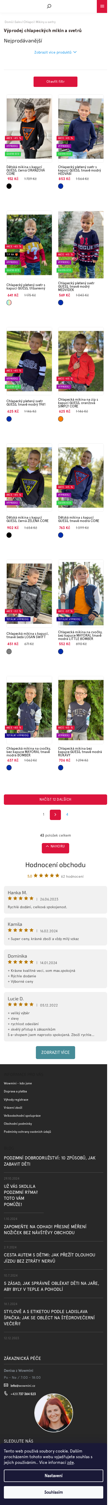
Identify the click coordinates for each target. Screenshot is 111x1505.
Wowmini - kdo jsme (18, 1083)
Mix (8, 301)
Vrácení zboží (13, 1107)
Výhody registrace (16, 1099)
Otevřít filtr (55, 82)
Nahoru (58, 846)
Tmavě (60, 184)
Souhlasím (53, 1492)
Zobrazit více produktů (53, 52)
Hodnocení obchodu (55, 864)
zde (70, 1462)
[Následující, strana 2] (55, 815)
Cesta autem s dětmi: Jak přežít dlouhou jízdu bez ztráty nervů (49, 1257)
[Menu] (102, 5)
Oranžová (62, 417)
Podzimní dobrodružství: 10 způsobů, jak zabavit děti (50, 1160)
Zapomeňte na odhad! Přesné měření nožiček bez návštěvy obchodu (45, 1229)
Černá (9, 184)
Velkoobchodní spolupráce (22, 1115)
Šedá (8, 650)
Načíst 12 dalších (55, 799)
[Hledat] (49, 6)
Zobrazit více (55, 1052)
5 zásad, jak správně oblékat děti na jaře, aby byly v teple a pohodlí (51, 1286)
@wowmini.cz (23, 1386)
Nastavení (53, 1475)
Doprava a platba (15, 1091)
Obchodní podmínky (18, 1124)
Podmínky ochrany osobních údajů (27, 1132)
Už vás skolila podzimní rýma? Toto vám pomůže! (21, 1195)
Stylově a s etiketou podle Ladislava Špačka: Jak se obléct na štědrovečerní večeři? (49, 1317)
